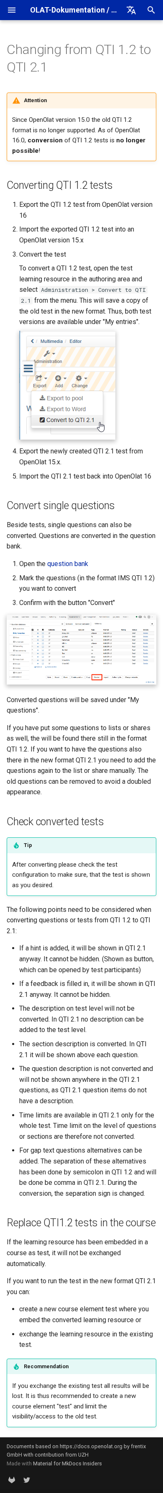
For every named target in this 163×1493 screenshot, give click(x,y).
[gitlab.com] (11, 1479)
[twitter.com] (26, 1479)
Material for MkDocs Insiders (67, 1463)
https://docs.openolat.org (91, 1446)
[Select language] (131, 10)
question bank (67, 564)
